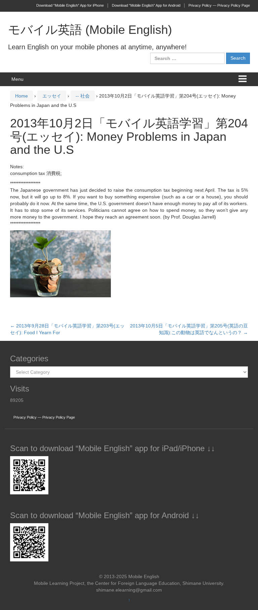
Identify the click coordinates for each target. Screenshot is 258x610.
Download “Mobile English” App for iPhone (70, 5)
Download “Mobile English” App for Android (146, 5)
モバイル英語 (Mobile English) (90, 30)
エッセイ (51, 96)
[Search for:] (187, 58)
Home (21, 96)
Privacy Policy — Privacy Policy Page (219, 5)
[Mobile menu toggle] (242, 79)
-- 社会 (83, 96)
